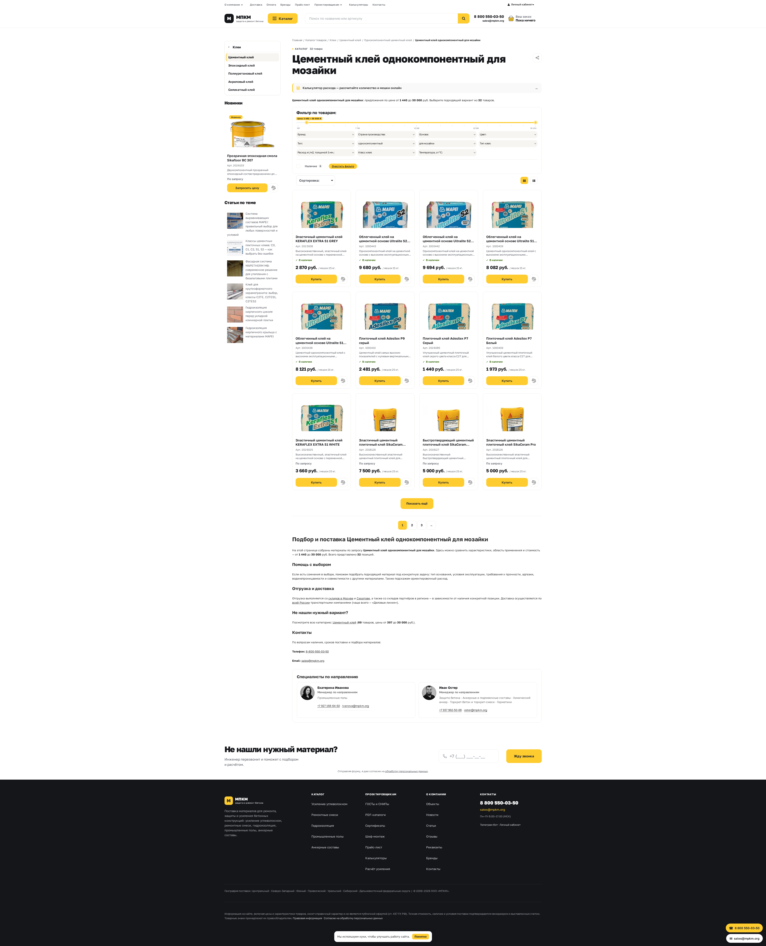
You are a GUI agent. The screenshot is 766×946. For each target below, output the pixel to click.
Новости (432, 814)
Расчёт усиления (377, 869)
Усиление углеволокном (329, 804)
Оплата (271, 4)
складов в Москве (340, 598)
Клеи (237, 47)
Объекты (432, 804)
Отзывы (431, 836)
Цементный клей (241, 57)
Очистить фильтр (343, 166)
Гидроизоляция (322, 825)
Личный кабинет (521, 4)
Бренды (285, 4)
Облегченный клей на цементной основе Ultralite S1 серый (510, 241)
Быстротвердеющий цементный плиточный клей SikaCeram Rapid (448, 444)
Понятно (421, 936)
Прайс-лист (302, 4)
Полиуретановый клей (245, 73)
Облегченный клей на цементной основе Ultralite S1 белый (319, 342)
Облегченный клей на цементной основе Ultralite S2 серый (383, 241)
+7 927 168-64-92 (328, 705)
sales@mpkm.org (493, 20)
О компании (232, 4)
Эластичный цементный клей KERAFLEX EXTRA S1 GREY (319, 239)
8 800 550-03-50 (489, 16)
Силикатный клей (241, 89)
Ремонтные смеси (324, 814)
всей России (301, 602)
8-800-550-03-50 (317, 651)
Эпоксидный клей (241, 65)
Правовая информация (307, 918)
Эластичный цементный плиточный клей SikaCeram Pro (511, 442)
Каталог (317, 794)
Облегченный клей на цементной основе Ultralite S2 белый (447, 241)
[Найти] (463, 18)
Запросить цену (247, 188)
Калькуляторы (358, 4)
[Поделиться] (537, 57)
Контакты (378, 4)
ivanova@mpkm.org (355, 705)
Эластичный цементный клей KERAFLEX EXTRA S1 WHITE (319, 442)
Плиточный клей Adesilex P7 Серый (445, 340)
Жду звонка (524, 756)
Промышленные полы (327, 836)
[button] (273, 187)
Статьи (431, 825)
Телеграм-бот (489, 824)
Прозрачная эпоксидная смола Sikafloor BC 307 (252, 158)
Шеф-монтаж (375, 836)
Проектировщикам (326, 4)
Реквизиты (434, 847)
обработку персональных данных (406, 771)
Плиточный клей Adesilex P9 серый (382, 340)
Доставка (256, 4)
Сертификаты (375, 825)
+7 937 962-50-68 (450, 710)
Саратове (363, 598)
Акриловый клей (240, 81)
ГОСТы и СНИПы (377, 804)
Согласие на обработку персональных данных (353, 918)
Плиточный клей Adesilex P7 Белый (509, 340)
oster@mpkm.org (475, 710)
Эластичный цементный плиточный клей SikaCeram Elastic (381, 444)
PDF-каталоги (375, 814)
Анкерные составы (325, 847)
